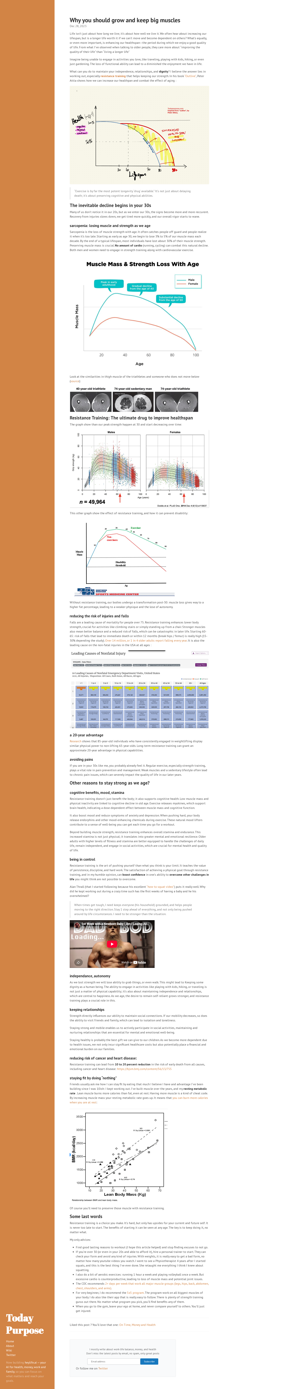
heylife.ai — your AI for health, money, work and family (26, 1367)
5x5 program (135, 1293)
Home (10, 1341)
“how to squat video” (160, 887)
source (74, 381)
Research (75, 741)
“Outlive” (190, 76)
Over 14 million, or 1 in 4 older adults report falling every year (146, 640)
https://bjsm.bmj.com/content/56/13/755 (144, 1069)
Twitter (11, 1355)
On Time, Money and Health (137, 1325)
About (10, 1346)
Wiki (9, 1350)
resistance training (113, 76)
